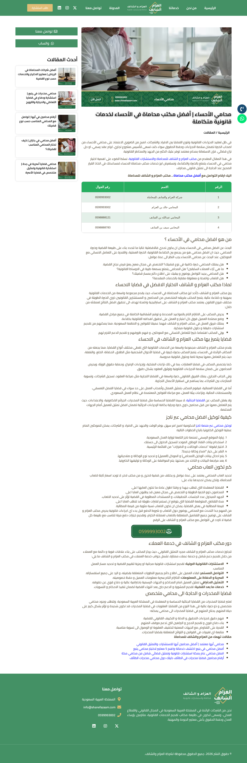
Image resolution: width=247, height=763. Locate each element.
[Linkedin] (59, 8)
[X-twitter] (75, 8)
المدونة (114, 8)
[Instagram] (67, 8)
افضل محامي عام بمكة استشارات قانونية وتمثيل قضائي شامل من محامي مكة (173, 653)
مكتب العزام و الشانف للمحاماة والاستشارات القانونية (163, 159)
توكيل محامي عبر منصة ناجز (214, 425)
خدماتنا (174, 8)
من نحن (191, 8)
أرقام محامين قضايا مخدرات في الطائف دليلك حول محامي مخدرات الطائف (177, 658)
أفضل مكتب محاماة (187, 175)
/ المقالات (210, 132)
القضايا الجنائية (195, 400)
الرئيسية (210, 8)
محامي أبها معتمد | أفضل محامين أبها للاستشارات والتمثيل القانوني (180, 644)
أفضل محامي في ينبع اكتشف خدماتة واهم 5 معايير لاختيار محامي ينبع (178, 648)
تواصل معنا (93, 8)
